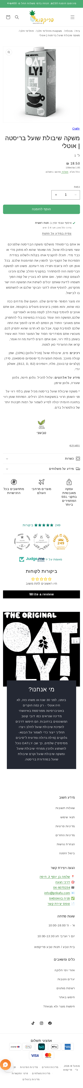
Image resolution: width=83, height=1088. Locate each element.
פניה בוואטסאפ (59, 898)
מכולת (69, 31)
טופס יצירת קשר (59, 903)
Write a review (41, 594)
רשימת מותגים (66, 988)
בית (78, 31)
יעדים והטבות (66, 979)
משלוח (64, 172)
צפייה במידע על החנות (57, 233)
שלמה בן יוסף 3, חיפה (55, 876)
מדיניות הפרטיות (29, 1067)
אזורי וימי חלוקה (65, 970)
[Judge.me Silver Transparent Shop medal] (22, 542)
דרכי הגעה (62, 882)
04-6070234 (61, 887)
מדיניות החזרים (65, 835)
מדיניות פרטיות (65, 826)
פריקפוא (67, 1070)
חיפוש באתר (67, 997)
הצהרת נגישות (66, 844)
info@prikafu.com (57, 893)
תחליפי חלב (27, 31)
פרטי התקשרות (20, 1073)
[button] (72, 17)
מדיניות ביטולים (31, 1079)
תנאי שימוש (67, 817)
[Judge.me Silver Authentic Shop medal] (41, 542)
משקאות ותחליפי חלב (49, 31)
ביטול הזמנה (67, 853)
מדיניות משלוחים (41, 1073)
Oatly (76, 128)
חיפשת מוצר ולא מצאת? (59, 1006)
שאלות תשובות (65, 808)
